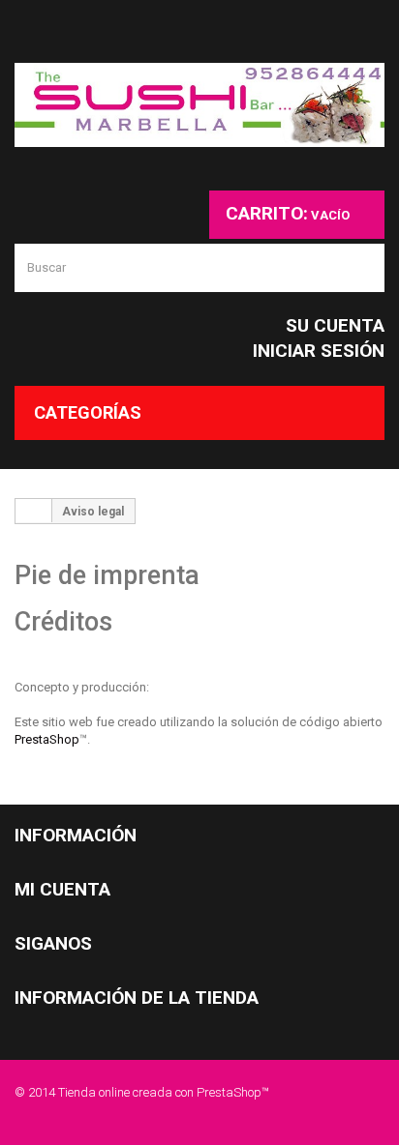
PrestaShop (47, 739)
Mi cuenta (62, 889)
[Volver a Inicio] (33, 510)
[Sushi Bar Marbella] (199, 105)
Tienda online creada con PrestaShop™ (163, 1092)
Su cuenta (335, 325)
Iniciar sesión (318, 350)
